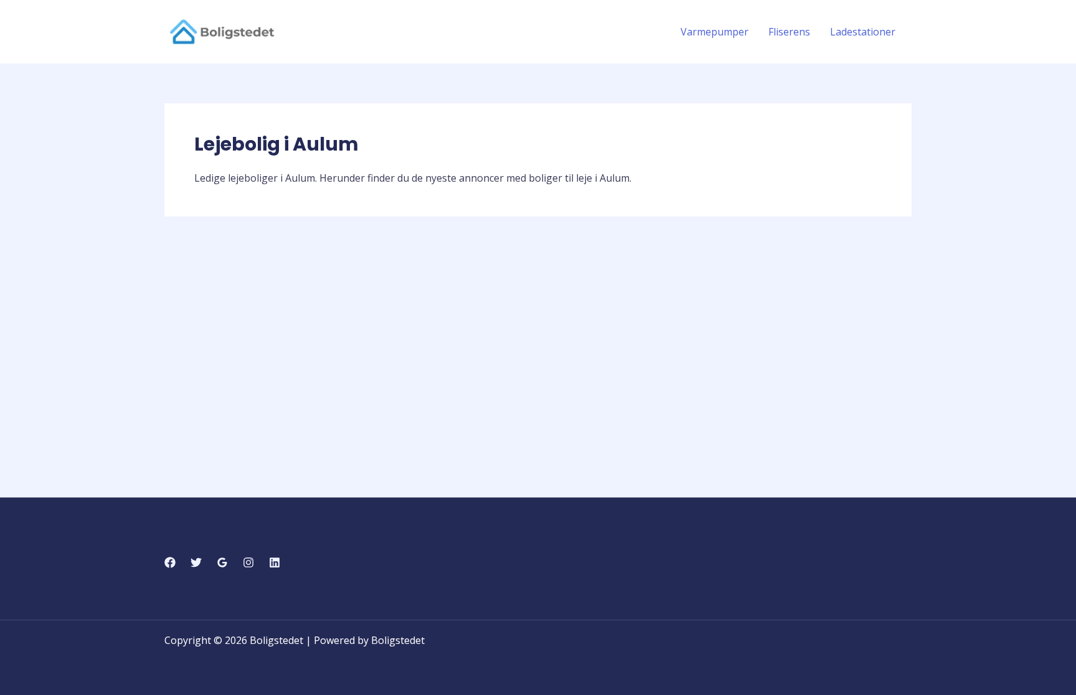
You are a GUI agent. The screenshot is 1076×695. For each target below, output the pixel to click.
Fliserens (789, 32)
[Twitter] (196, 562)
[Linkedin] (274, 562)
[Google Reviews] (222, 562)
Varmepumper (714, 32)
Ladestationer (862, 32)
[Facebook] (170, 562)
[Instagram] (248, 562)
